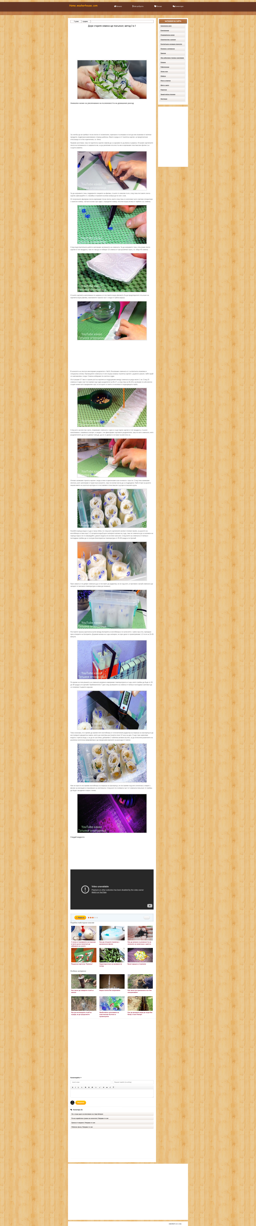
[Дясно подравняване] (92, 1087)
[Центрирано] (89, 1087)
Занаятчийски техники (168, 94)
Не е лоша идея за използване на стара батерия (87, 1114)
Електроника (165, 30)
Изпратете (80, 1103)
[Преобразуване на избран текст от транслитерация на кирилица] (110, 1087)
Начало (119, 6)
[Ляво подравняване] (85, 1087)
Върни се (81, 917)
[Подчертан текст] (78, 1087)
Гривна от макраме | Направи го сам (83, 1123)
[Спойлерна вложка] (113, 1087)
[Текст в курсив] (75, 1087)
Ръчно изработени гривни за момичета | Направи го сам (90, 1118)
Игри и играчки (166, 81)
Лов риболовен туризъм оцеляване (172, 58)
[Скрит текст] (103, 1087)
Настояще (164, 99)
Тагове (159, 6)
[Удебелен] (72, 1087)
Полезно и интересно (168, 49)
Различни (164, 90)
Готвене (163, 62)
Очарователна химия (167, 35)
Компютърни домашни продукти (171, 44)
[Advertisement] (112, 42)
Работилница (165, 67)
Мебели (163, 76)
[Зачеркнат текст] (82, 1087)
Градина (163, 53)
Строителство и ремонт (168, 40)
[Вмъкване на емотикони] (96, 1087)
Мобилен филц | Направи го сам (82, 1127)
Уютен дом (164, 71)
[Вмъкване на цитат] (107, 1087)
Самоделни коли (166, 26)
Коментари (179, 6)
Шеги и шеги (165, 85)
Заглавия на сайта (173, 21)
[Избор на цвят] (100, 1087)
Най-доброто (138, 6)
